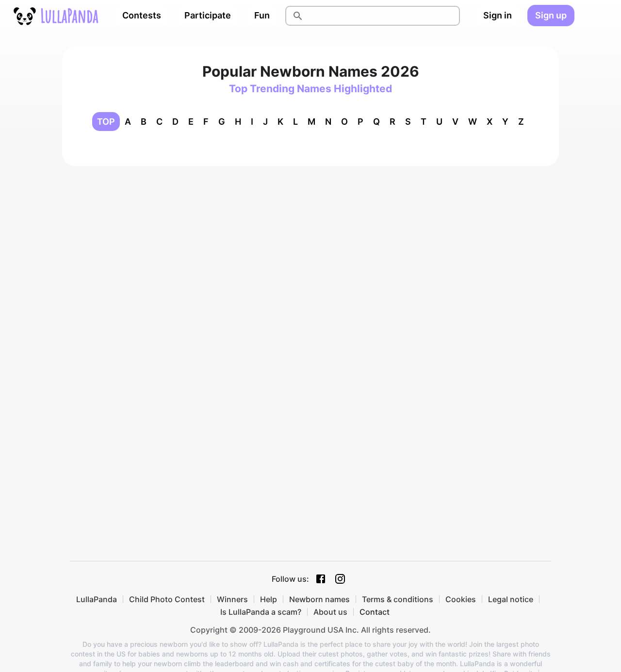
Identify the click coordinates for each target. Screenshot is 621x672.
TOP (106, 121)
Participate (207, 15)
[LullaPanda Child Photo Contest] (55, 15)
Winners (232, 599)
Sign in (497, 15)
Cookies (460, 599)
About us (330, 612)
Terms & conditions (397, 599)
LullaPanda (96, 599)
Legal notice (510, 599)
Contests (141, 15)
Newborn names (319, 599)
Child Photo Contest (167, 599)
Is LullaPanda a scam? (260, 612)
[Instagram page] (340, 579)
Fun (262, 15)
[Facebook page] (320, 579)
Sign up (551, 15)
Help (268, 599)
